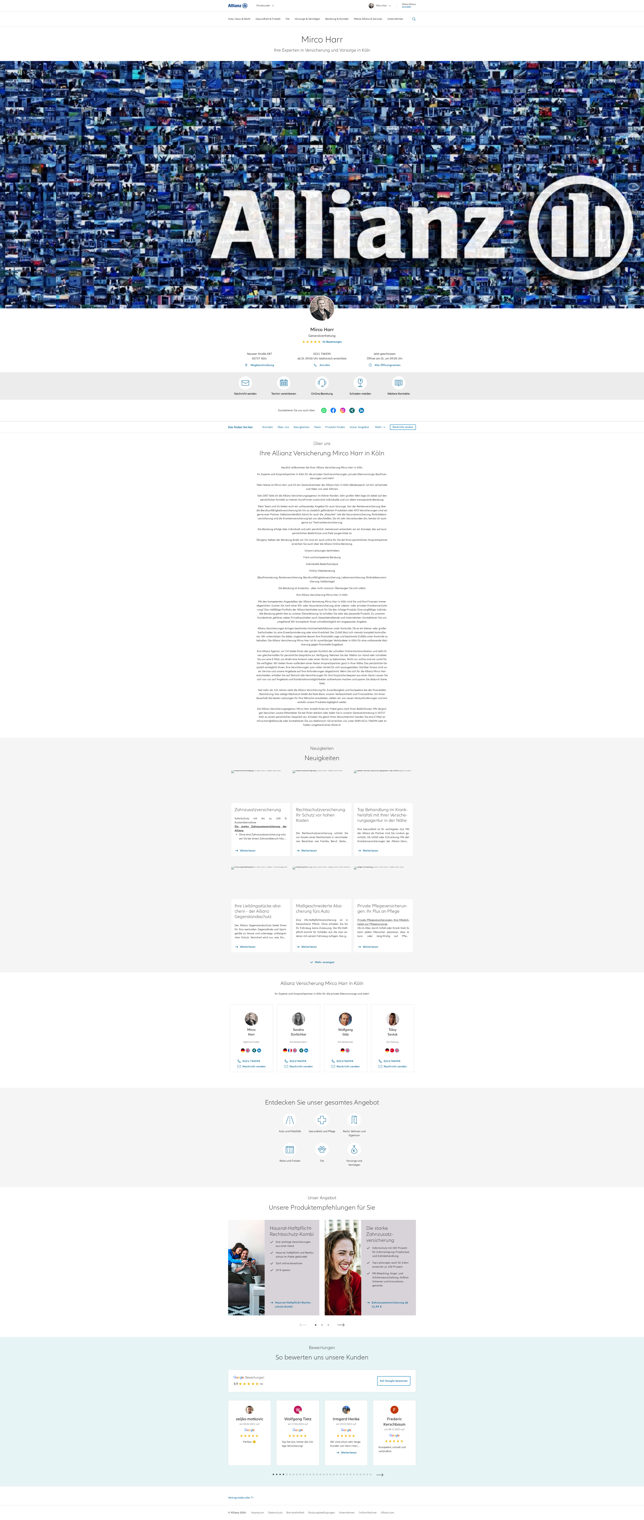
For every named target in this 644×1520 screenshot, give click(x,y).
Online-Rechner (368, 1512)
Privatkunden (263, 5)
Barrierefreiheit (295, 1512)
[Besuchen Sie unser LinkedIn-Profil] (361, 410)
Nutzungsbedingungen (321, 1512)
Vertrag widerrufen (239, 1497)
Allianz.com (387, 1512)
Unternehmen (347, 1512)
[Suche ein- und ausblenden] (413, 19)
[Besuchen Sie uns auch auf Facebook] (333, 410)
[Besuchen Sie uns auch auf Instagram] (342, 410)
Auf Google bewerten (394, 1381)
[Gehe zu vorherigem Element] (263, 1474)
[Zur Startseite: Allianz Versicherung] (237, 5)
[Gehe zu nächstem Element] (381, 1474)
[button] (322, 308)
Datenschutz (275, 1512)
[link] (322, 386)
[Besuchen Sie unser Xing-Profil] (352, 410)
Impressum (257, 1512)
